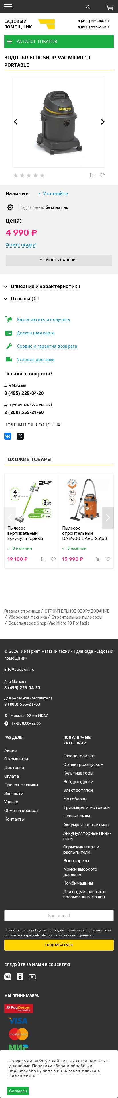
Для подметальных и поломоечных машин (84, 894)
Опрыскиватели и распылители (81, 849)
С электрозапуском (83, 764)
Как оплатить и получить (43, 319)
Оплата (11, 776)
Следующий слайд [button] (103, 121)
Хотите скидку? (21, 244)
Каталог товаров (37, 41)
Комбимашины (78, 883)
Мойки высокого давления (80, 872)
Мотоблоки (75, 798)
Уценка (11, 802)
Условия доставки (36, 359)
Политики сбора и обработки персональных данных (50, 1068)
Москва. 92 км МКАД (30, 715)
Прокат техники (21, 784)
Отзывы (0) (25, 298)
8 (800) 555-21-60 (93, 27)
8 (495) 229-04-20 (93, 21)
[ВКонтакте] (7, 436)
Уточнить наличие (59, 260)
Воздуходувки (78, 781)
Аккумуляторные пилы (86, 824)
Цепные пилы (76, 816)
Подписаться (59, 945)
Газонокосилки (79, 755)
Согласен (18, 1091)
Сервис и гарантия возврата (47, 346)
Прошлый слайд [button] (15, 121)
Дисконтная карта (36, 333)
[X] (20, 436)
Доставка (14, 767)
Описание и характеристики (45, 286)
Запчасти (13, 793)
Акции (10, 750)
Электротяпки (78, 790)
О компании (16, 759)
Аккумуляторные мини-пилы (87, 836)
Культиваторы (78, 773)
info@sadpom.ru (19, 669)
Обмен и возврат (21, 810)
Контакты (14, 819)
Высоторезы (76, 860)
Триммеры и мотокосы (86, 807)
